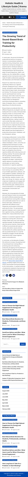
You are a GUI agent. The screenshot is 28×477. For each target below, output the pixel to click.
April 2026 (5, 403)
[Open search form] (13, 17)
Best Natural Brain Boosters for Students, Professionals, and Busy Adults (14, 321)
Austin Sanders (8, 50)
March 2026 (5, 406)
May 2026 (5, 399)
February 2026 (6, 409)
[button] (2, 17)
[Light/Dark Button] (10, 17)
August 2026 (5, 390)
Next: (12, 288)
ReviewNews (10, 475)
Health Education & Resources (10, 32)
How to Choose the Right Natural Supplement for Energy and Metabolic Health (13, 308)
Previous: (13, 281)
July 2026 (5, 393)
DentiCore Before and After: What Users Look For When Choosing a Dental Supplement (13, 334)
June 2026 (5, 396)
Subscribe (23, 17)
